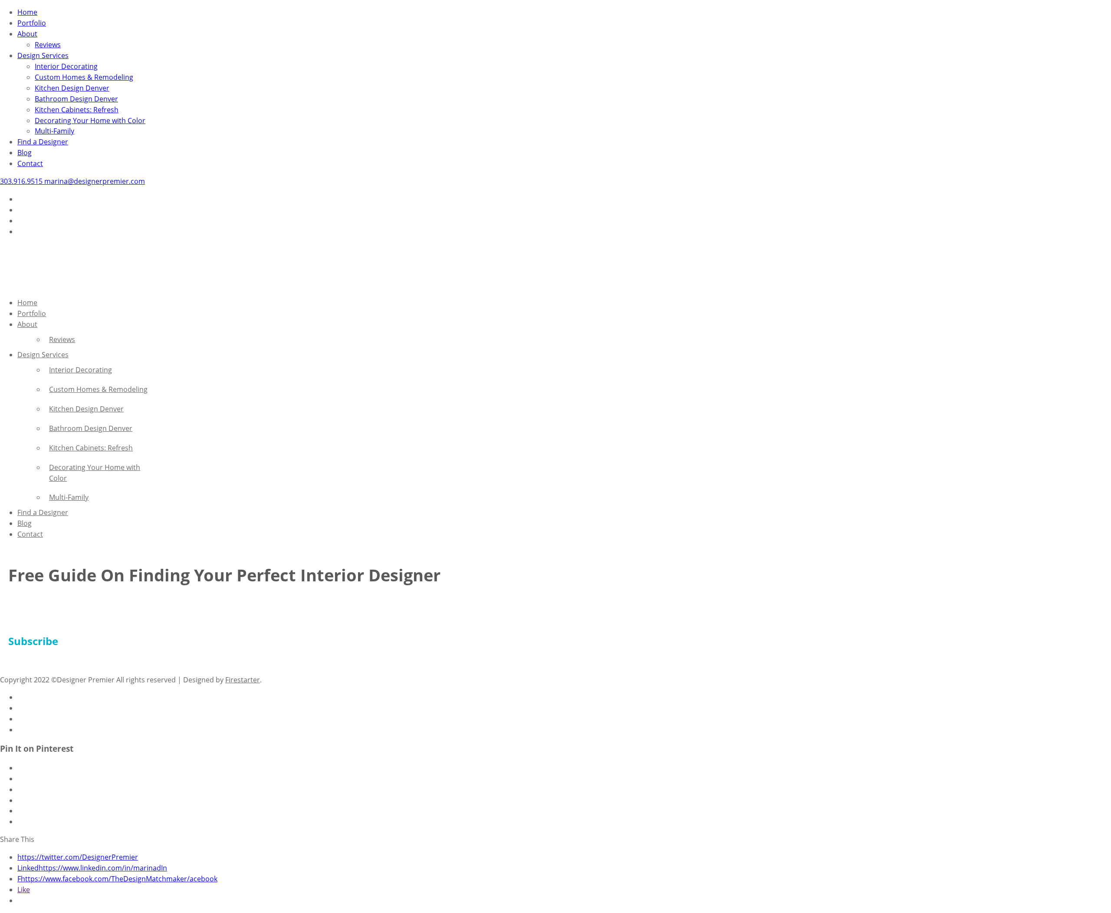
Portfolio (31, 23)
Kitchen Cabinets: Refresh (76, 109)
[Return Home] (21, 285)
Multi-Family (54, 131)
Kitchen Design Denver (72, 88)
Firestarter (242, 680)
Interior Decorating (66, 66)
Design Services (43, 55)
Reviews (48, 44)
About (27, 34)
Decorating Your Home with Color (90, 120)
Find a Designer (42, 142)
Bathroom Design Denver (76, 99)
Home (27, 12)
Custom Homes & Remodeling (84, 77)
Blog (24, 152)
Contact (30, 163)
